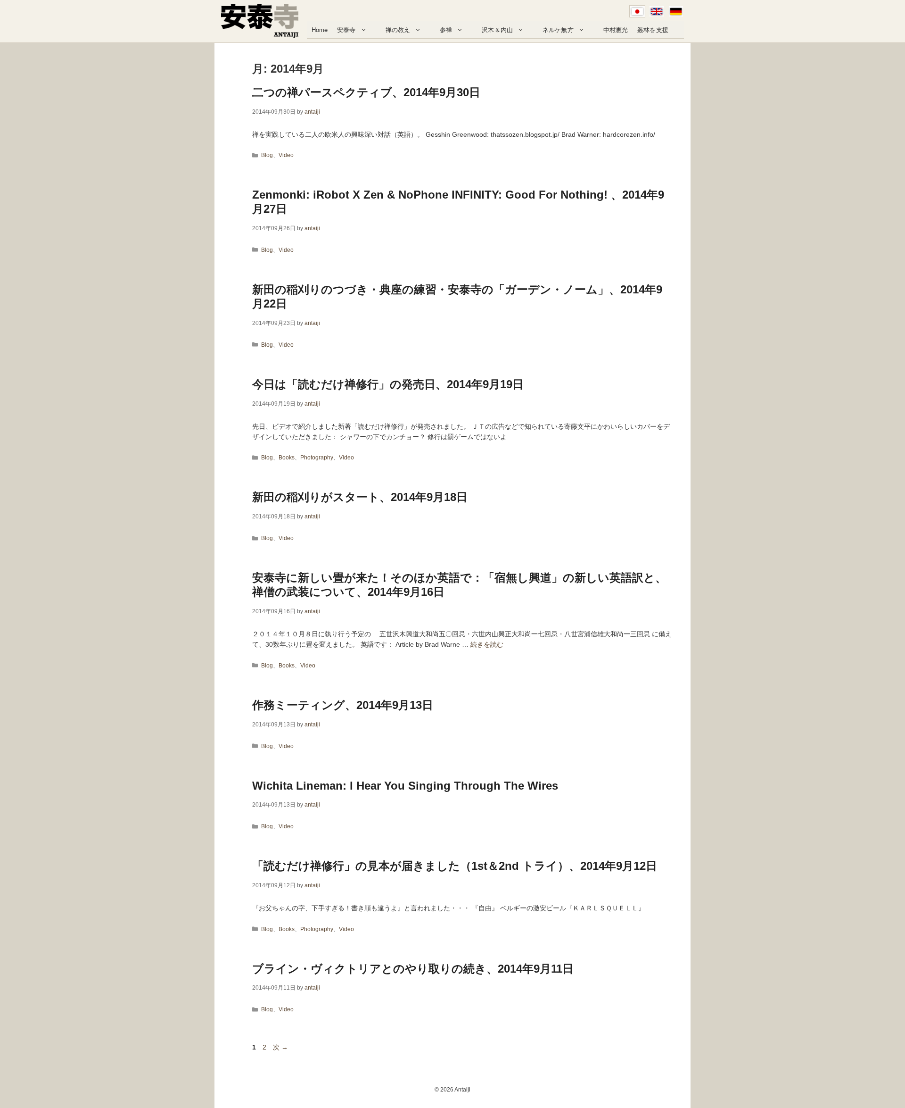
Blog (267, 155)
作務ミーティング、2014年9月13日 (342, 705)
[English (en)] (657, 11)
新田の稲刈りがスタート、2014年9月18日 (360, 497)
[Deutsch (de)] (676, 11)
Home (320, 29)
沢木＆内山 (497, 29)
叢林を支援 (652, 29)
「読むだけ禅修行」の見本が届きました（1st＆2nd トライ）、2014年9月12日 (454, 865)
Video (286, 155)
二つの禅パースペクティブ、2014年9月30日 (366, 92)
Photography (316, 457)
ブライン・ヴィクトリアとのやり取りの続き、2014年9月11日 (413, 968)
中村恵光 (615, 29)
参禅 (446, 29)
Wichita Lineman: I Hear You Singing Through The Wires (405, 785)
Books (287, 457)
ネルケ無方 (558, 29)
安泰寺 (346, 29)
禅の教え (398, 29)
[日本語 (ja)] (637, 11)
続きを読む (486, 644)
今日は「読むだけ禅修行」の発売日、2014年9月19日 (388, 384)
